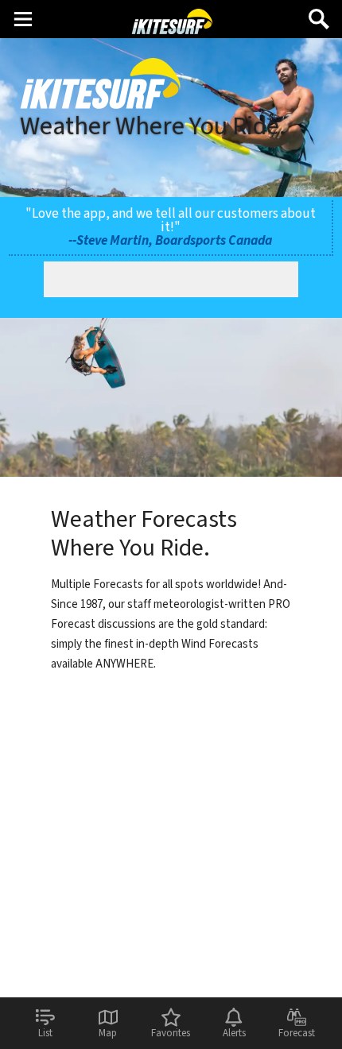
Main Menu (22, 18)
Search (319, 13)
